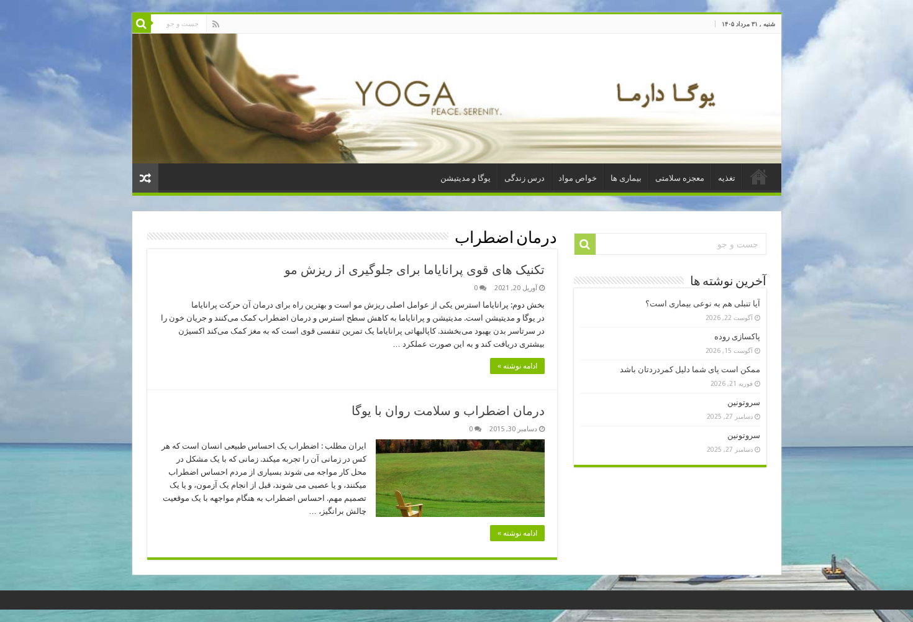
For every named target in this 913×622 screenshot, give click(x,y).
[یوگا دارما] (456, 98)
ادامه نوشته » (517, 366)
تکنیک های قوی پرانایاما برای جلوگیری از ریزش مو (414, 269)
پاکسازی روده (737, 336)
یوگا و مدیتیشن (465, 178)
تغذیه (726, 178)
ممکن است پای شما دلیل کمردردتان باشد (690, 369)
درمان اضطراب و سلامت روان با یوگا (448, 410)
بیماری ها (626, 178)
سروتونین (743, 402)
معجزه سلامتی (679, 178)
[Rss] (215, 24)
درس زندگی (524, 178)
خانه (759, 176)
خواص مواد (577, 178)
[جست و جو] (141, 23)
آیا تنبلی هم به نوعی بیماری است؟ (702, 303)
